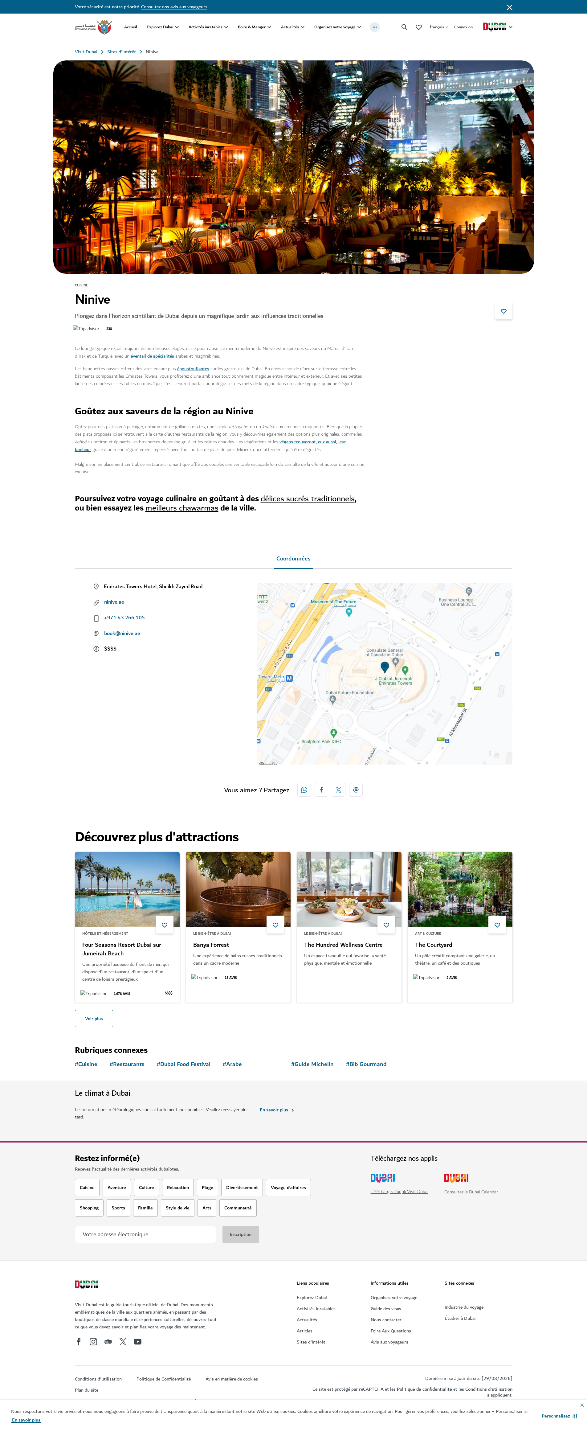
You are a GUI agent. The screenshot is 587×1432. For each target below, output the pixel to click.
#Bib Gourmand (366, 1064)
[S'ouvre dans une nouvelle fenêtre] (321, 790)
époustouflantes (193, 369)
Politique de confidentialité (424, 1389)
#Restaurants (127, 1064)
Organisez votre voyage (335, 27)
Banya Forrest (211, 945)
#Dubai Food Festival (183, 1064)
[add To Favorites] (503, 310)
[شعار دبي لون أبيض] (87, 1285)
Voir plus (94, 1019)
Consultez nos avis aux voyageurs (174, 7)
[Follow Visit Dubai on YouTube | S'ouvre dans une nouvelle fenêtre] (137, 1341)
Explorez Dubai (160, 27)
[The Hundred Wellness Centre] (349, 889)
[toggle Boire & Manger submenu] (269, 27)
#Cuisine (86, 1064)
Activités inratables (205, 27)
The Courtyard (433, 945)
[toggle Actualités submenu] (302, 27)
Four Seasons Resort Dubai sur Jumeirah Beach (121, 949)
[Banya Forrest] (238, 889)
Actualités (290, 27)
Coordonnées (293, 559)
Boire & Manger (252, 27)
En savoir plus (274, 1110)
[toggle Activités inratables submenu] (226, 27)
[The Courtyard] (460, 889)
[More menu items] (375, 27)
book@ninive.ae (122, 634)
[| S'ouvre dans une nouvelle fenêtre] (93, 1341)
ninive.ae (114, 602)
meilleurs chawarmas (181, 508)
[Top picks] (419, 27)
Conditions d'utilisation (488, 1389)
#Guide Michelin (312, 1064)
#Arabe (232, 1064)
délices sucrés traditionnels (308, 499)
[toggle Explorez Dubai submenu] (177, 27)
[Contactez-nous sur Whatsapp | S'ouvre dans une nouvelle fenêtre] (304, 790)
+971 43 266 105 (124, 618)
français (437, 27)
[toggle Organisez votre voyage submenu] (359, 27)
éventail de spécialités (152, 356)
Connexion (463, 27)
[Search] (404, 27)
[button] (559, 1416)
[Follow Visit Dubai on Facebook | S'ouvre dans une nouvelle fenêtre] (78, 1341)
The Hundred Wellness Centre (343, 945)
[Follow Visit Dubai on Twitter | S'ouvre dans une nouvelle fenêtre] (123, 1341)
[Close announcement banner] (509, 6)
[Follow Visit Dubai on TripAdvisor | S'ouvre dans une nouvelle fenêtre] (108, 1341)
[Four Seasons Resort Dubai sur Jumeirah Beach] (127, 889)
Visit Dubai (86, 51)
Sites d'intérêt (121, 51)
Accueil (130, 27)
